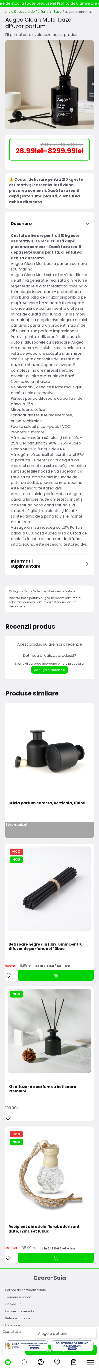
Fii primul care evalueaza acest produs (41, 34)
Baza (57, 11)
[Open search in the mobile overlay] (24, 1362)
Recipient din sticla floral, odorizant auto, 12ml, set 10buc (44, 1229)
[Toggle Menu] (90, 1362)
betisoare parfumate (65, 598)
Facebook (12, 1325)
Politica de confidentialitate (25, 1290)
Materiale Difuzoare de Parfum (54, 591)
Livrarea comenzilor (20, 1311)
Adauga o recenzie (49, 670)
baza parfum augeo (35, 598)
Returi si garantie (17, 1318)
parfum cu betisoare (50, 602)
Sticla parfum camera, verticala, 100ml (47, 803)
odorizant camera (22, 602)
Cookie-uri (13, 1304)
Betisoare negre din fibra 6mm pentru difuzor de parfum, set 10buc (46, 946)
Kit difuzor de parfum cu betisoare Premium (42, 1089)
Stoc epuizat (16, 824)
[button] (49, 223)
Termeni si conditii (18, 1297)
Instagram (13, 1332)
